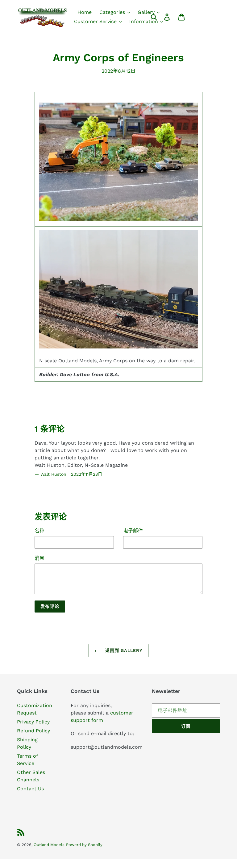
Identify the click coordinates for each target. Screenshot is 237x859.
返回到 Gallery (123, 650)
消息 (39, 558)
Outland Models (49, 844)
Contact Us (30, 789)
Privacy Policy (33, 722)
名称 (39, 531)
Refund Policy (33, 731)
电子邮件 (133, 531)
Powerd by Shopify (84, 844)
